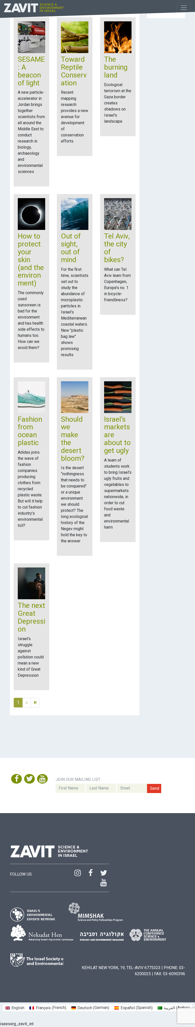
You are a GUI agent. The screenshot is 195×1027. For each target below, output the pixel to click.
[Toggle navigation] (184, 8)
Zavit (34, 7)
